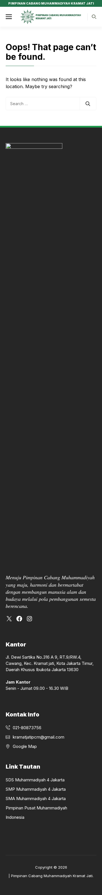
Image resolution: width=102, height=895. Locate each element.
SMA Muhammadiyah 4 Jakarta (36, 798)
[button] (94, 16)
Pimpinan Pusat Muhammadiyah (36, 808)
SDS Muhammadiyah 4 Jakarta (35, 779)
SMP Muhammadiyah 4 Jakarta (36, 789)
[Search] (88, 103)
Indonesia (15, 817)
